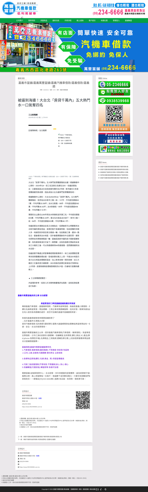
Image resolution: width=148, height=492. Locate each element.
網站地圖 (92, 489)
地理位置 (104, 21)
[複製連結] (21, 37)
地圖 (40, 398)
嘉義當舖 (85, 489)
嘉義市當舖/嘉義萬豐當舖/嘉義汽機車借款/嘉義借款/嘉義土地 (42, 436)
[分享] (21, 31)
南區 (80, 489)
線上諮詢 (80, 21)
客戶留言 (92, 21)
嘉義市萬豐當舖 (64, 89)
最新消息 (55, 21)
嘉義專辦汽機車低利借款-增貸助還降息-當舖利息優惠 (117, 172)
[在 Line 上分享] (21, 24)
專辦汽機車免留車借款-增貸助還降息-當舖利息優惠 (39, 439)
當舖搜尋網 (74, 489)
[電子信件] (21, 43)
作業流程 (68, 21)
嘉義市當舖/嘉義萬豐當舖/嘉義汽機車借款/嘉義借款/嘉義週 (118, 166)
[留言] (21, 18)
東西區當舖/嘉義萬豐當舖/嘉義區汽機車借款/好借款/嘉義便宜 (119, 175)
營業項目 (31, 21)
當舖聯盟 (128, 21)
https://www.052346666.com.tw (32, 407)
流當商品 (43, 21)
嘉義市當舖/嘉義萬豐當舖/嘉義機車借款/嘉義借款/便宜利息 (118, 169)
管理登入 (116, 21)
